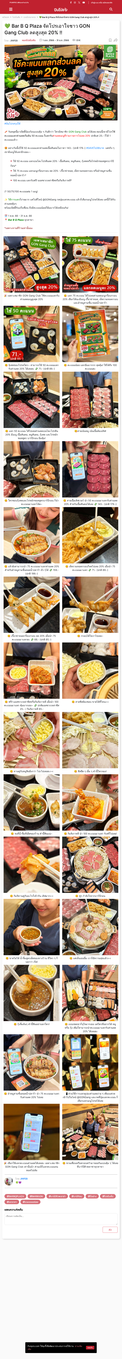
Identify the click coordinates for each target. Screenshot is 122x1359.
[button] (116, 40)
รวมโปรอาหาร (30, 17)
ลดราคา (13, 1202)
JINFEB (14, 40)
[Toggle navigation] (10, 9)
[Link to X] (79, 2)
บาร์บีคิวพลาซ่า (58, 1196)
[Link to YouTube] (84, 2)
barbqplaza (16, 1196)
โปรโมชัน (16, 17)
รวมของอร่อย (31, 1202)
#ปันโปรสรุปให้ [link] (12, 123)
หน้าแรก (5, 17)
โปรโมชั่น (108, 1196)
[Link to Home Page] (61, 9)
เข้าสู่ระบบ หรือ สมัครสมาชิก (101, 2)
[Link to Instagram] (75, 2)
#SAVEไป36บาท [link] (95, 147)
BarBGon (37, 1196)
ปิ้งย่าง (93, 1196)
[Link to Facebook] (71, 2)
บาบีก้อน (78, 1196)
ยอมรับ (90, 1347)
